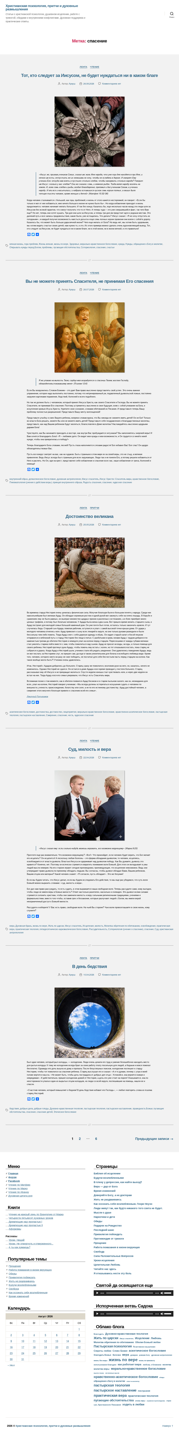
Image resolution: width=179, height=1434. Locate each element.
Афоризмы (15, 1229)
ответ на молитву (133, 1381)
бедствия (14, 1108)
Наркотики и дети (104, 1217)
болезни (117, 1354)
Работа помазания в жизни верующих (30, 1269)
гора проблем (31, 243)
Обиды (13, 1273)
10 (22, 1341)
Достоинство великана (89, 516)
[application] (133, 1293)
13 (56, 1341)
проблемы (47, 247)
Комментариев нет (111, 83)
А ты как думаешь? (19, 1247)
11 (34, 1341)
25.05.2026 (88, 524)
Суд (156, 929)
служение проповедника (156, 1401)
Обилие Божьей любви (147, 1342)
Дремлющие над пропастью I (25, 1221)
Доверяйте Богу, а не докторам (113, 1195)
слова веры (140, 1400)
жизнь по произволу (147, 1360)
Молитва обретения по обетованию (122, 925)
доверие (134, 1355)
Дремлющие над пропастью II (26, 1225)
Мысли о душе (102, 1212)
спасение (101, 247)
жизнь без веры (100, 1360)
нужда (121, 243)
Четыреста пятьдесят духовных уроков (31, 1218)
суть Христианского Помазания (107, 1404)
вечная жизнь (16, 243)
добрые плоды (41, 1108)
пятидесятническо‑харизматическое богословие (64, 929)
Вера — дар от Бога (106, 1186)
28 (67, 1353)
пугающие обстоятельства (66, 247)
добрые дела (26, 1108)
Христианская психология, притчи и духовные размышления (42, 7)
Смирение (51, 715)
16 (11, 1347)
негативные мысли (112, 1373)
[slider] (168, 1292)
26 (45, 1353)
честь (70, 715)
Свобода (14, 1288)
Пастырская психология (113, 1346)
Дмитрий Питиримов (37, 696)
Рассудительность (98, 929)
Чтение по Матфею (19, 1184)
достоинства (42, 711)
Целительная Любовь (107, 1264)
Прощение (15, 1266)
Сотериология (88, 247)
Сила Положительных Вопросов (113, 1256)
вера (12, 925)
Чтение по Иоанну (18, 1192)
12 (45, 1341)
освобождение (148, 925)
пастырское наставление (32, 715)
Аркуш (72, 83)
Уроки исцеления (104, 1260)
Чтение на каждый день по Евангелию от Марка (36, 1214)
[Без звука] (162, 1293)
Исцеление (88, 925)
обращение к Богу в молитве (148, 243)
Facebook (14, 1181)
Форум (12, 1177)
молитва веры (101, 1368)
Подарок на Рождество (108, 1225)
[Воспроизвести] (97, 1293)
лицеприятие (69, 711)
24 (22, 1353)
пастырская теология (94, 1108)
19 (45, 1347)
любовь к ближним (152, 1364)
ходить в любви (133, 1404)
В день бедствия (89, 966)
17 (22, 1347)
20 (56, 1347)
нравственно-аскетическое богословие (135, 711)
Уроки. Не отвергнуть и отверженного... (31, 1243)
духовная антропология (69, 478)
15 (79, 1341)
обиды (161, 1377)
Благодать (99, 1333)
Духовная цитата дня (20, 1195)
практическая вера (110, 1395)
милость (99, 925)
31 (22, 1359)
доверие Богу (144, 1355)
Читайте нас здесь (105, 1269)
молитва (166, 1364)
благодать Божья (102, 1354)
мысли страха (99, 1373)
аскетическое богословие (22, 711)
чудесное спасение (122, 482)
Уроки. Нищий (16, 1240)
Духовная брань (23, 925)
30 (11, 1359)
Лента (83, 67)
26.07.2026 (88, 289)
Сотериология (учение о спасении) (125, 929)
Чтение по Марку (18, 1188)
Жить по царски (56, 925)
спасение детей (44, 1111)
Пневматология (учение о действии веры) (31, 482)
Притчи (94, 508)
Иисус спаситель (90, 478)
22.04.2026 (88, 757)
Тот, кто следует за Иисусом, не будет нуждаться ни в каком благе (89, 75)
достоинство (56, 711)
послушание (144, 1390)
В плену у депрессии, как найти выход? (118, 1182)
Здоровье (74, 243)
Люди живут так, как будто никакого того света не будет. (128, 1208)
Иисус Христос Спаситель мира (115, 478)
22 (79, 1347)
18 (34, 1347)
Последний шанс (104, 1230)
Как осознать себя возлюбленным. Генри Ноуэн (123, 1204)
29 (79, 1353)
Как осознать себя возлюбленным (28, 1292)
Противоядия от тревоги (109, 1238)
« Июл (11, 1365)
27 (56, 1353)
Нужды (129, 243)
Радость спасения (92, 482)
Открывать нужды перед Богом (25, 247)
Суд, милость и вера (89, 749)
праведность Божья (143, 1108)
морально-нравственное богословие (98, 243)
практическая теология (26, 929)
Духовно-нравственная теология (66, 1108)
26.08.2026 (88, 83)
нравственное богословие (145, 478)
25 (34, 1353)
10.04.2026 (88, 974)
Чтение (94, 67)
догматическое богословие (42, 478)
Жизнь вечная (46, 243)
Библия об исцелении (107, 1173)
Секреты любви (102, 1350)
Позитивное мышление (144, 1346)
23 (11, 1353)
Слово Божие (120, 1350)
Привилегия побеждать (22, 1277)
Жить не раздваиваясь (22, 1281)
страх (168, 1400)
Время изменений (19, 1296)
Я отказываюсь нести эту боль (112, 1273)
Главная (13, 1173)
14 (67, 1341)
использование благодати (105, 1364)
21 (67, 1347)
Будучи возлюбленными (22, 1285)
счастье (110, 247)
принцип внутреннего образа (67, 482)
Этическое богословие (65, 1111)
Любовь (156, 1338)
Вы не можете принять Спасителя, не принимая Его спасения (90, 281)
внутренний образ (19, 478)
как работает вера (129, 1364)
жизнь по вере (61, 243)
